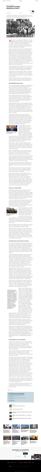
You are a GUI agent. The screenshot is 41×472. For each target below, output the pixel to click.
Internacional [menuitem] (25, 462)
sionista (19, 208)
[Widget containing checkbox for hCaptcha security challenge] (20, 456)
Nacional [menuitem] (12, 462)
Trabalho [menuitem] (8, 462)
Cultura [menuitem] (33, 462)
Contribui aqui (11, 400)
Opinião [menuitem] (29, 462)
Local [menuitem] (15, 462)
